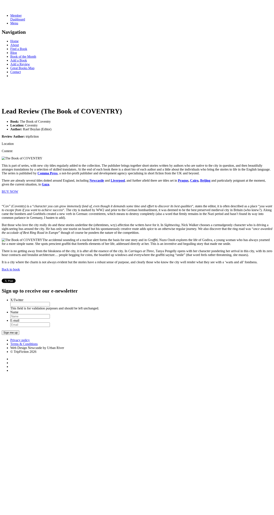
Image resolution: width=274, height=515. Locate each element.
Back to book (11, 269)
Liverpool (118, 180)
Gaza (45, 184)
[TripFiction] (22, 8)
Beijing (205, 180)
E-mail (14, 320)
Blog (13, 52)
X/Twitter (16, 300)
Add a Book (18, 60)
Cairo (194, 180)
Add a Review (20, 64)
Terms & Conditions (24, 344)
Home (14, 41)
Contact (15, 72)
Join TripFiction (155, 475)
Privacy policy (20, 340)
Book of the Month (23, 56)
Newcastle (96, 180)
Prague (183, 180)
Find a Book (18, 49)
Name (14, 312)
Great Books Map (22, 68)
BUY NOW (10, 191)
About (14, 45)
